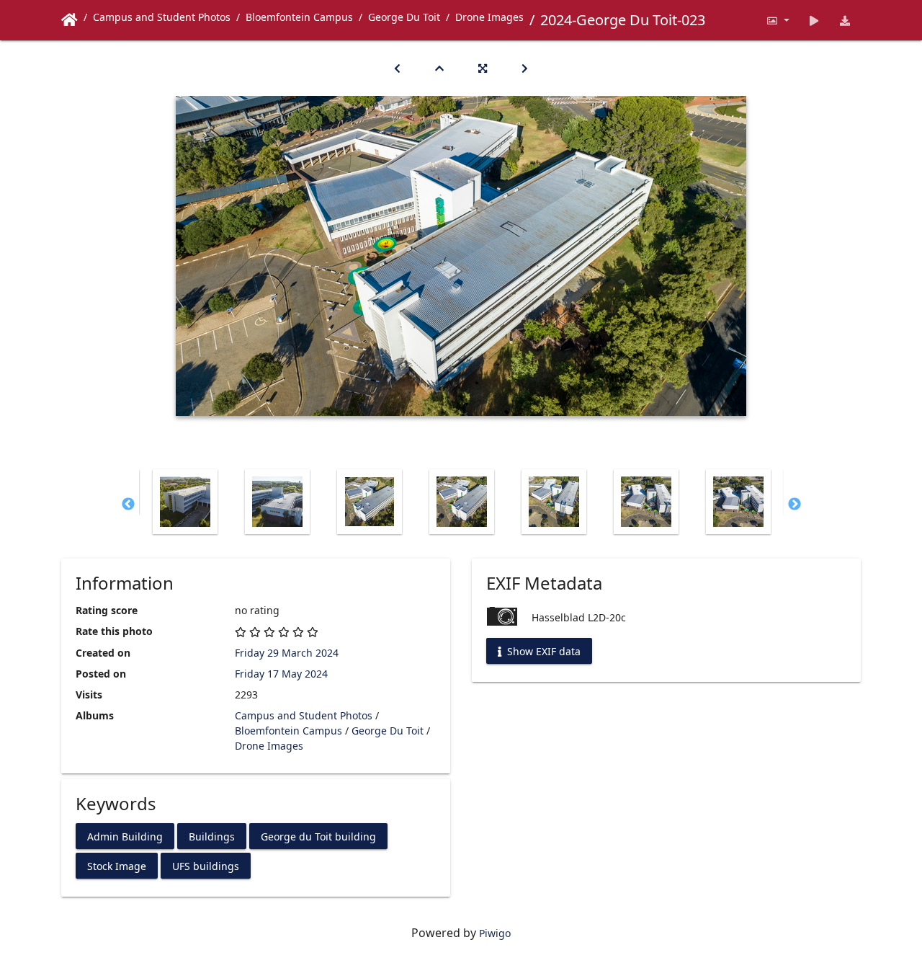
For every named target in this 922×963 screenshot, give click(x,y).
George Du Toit (404, 17)
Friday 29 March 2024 (287, 653)
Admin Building (125, 836)
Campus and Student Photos (161, 17)
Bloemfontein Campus (299, 17)
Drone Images (489, 17)
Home (69, 20)
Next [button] (794, 504)
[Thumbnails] (439, 68)
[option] (185, 501)
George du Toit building (318, 836)
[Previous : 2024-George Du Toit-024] (397, 68)
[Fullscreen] (482, 68)
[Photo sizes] (777, 20)
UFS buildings (205, 865)
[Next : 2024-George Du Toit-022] (524, 68)
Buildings (212, 836)
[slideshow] (814, 20)
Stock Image (116, 865)
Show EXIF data (542, 651)
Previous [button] (128, 504)
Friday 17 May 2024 (281, 673)
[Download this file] (845, 20)
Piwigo (495, 933)
